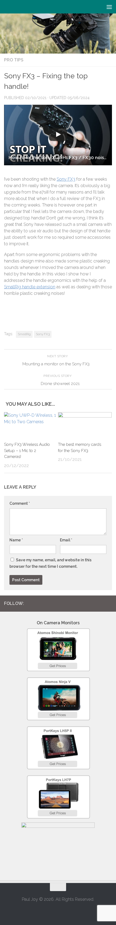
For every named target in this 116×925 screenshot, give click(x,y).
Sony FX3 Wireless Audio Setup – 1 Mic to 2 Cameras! (27, 450)
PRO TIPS (13, 59)
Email (66, 540)
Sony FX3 (66, 179)
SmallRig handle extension (29, 286)
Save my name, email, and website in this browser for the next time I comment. (50, 563)
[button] (58, 135)
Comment (19, 503)
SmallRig (24, 334)
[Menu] (109, 6)
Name (16, 540)
